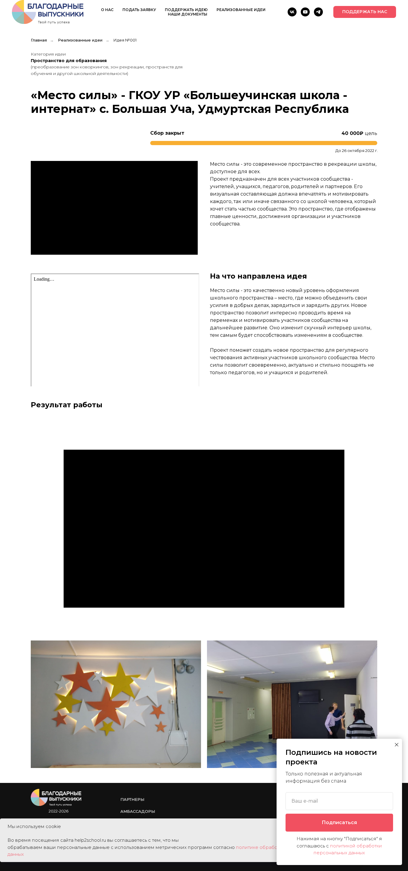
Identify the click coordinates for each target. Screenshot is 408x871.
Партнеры (132, 799)
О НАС (107, 9)
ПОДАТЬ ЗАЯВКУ (139, 9)
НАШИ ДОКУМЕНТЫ (187, 14)
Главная (39, 40)
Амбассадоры (137, 811)
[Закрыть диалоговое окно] (396, 744)
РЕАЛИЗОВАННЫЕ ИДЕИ (241, 9)
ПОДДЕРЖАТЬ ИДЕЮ (186, 9)
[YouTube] (305, 11)
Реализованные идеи (80, 40)
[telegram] (318, 11)
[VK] (292, 11)
